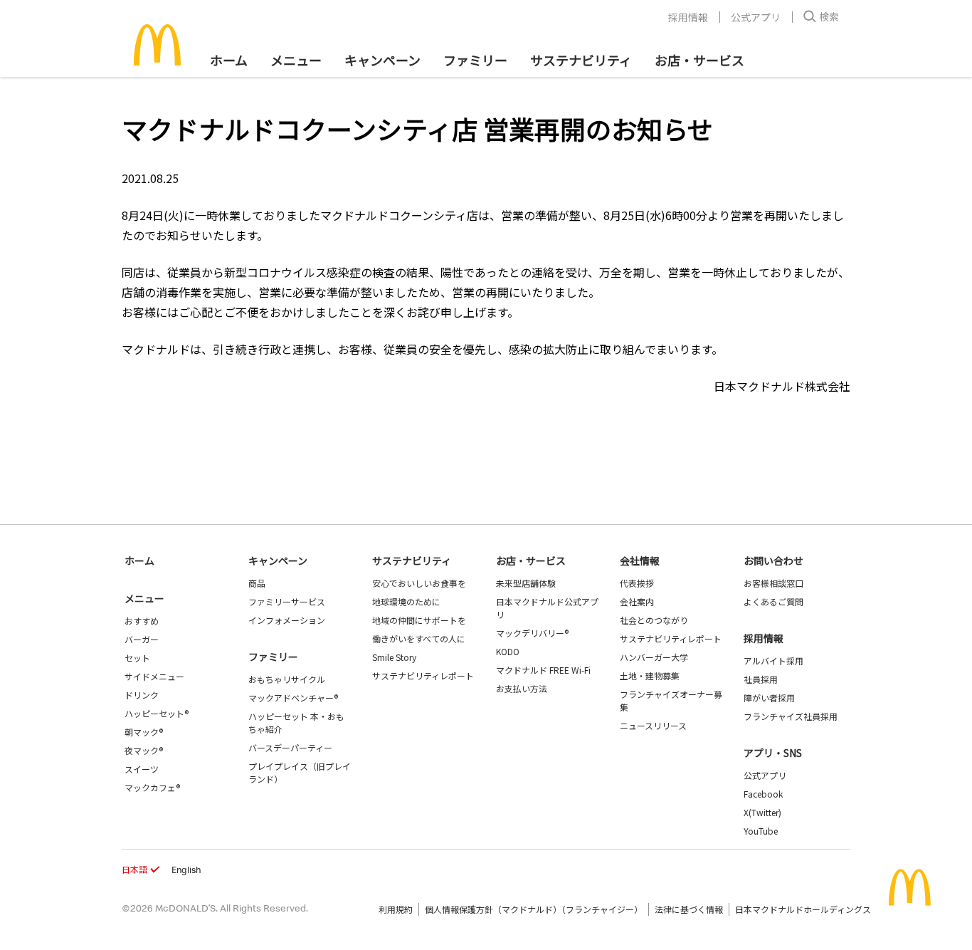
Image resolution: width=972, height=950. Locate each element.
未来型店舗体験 (526, 583)
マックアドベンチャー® (293, 697)
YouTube (761, 831)
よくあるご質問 (773, 601)
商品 (256, 583)
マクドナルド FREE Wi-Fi (543, 670)
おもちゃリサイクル (286, 679)
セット (137, 658)
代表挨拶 (637, 583)
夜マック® (144, 750)
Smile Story (394, 657)
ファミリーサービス (286, 601)
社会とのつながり (654, 620)
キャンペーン (382, 60)
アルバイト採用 (773, 660)
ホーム (229, 60)
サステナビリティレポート (423, 675)
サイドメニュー (154, 676)
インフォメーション (286, 620)
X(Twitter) (762, 812)
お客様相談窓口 (773, 583)
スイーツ (142, 769)
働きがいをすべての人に (418, 638)
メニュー (144, 598)
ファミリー (475, 60)
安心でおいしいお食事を (419, 583)
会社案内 (637, 601)
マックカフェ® (152, 787)
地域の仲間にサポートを (419, 620)
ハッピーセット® (157, 713)
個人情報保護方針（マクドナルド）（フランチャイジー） (534, 909)
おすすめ (142, 621)
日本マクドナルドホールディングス (803, 909)
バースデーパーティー (290, 747)
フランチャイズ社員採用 (791, 716)
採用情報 (688, 17)
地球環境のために (406, 601)
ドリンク (142, 695)
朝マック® (144, 732)
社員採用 (761, 679)
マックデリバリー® (532, 633)
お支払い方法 (521, 688)
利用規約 (396, 909)
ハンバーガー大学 (654, 657)
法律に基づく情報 (689, 909)
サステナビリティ (581, 60)
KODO (507, 651)
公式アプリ (756, 17)
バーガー (142, 639)
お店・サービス (699, 60)
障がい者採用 (769, 697)
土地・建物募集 (650, 675)
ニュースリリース (653, 725)
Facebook (763, 794)
